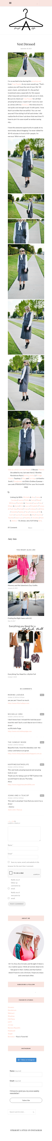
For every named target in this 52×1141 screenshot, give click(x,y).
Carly (33, 514)
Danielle (14, 525)
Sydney (21, 525)
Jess (40, 517)
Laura (35, 517)
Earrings (32, 478)
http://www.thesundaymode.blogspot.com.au (25, 767)
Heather (27, 531)
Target (10, 1047)
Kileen (10, 519)
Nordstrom (12, 1024)
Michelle (26, 511)
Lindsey (32, 522)
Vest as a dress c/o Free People (19, 470)
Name (10, 859)
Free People (16, 84)
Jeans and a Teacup (15, 823)
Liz (38, 522)
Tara (26, 525)
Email (10, 867)
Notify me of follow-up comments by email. (15, 897)
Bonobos (11, 1050)
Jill (39, 525)
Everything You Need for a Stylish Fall (22, 688)
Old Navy (11, 1032)
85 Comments (12, 541)
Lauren (20, 514)
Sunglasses (18, 481)
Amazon (11, 1021)
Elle (33, 528)
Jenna (38, 511)
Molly (27, 514)
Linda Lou (33, 525)
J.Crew (10, 1038)
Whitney (12, 517)
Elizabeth (34, 519)
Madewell (11, 1044)
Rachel (20, 522)
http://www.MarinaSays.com (18, 717)
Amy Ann (12, 552)
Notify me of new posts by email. (15, 909)
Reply (42, 708)
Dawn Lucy (19, 531)
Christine (35, 531)
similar (26, 475)
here (40, 534)
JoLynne (39, 528)
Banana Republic (14, 1041)
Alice (42, 522)
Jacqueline (26, 528)
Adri (42, 531)
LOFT (10, 1035)
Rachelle (20, 517)
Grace (26, 522)
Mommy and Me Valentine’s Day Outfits (22, 599)
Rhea (38, 514)
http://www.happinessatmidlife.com (21, 798)
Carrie (11, 528)
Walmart (11, 1027)
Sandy (17, 519)
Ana (33, 511)
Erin (21, 519)
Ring (24, 478)
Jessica (14, 534)
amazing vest (36, 81)
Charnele (28, 517)
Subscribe (26, 1114)
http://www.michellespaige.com (20, 745)
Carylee (14, 514)
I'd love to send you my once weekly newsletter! (24, 1105)
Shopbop (11, 1030)
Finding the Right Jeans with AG (20, 632)
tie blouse (25, 105)
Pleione (41, 470)
